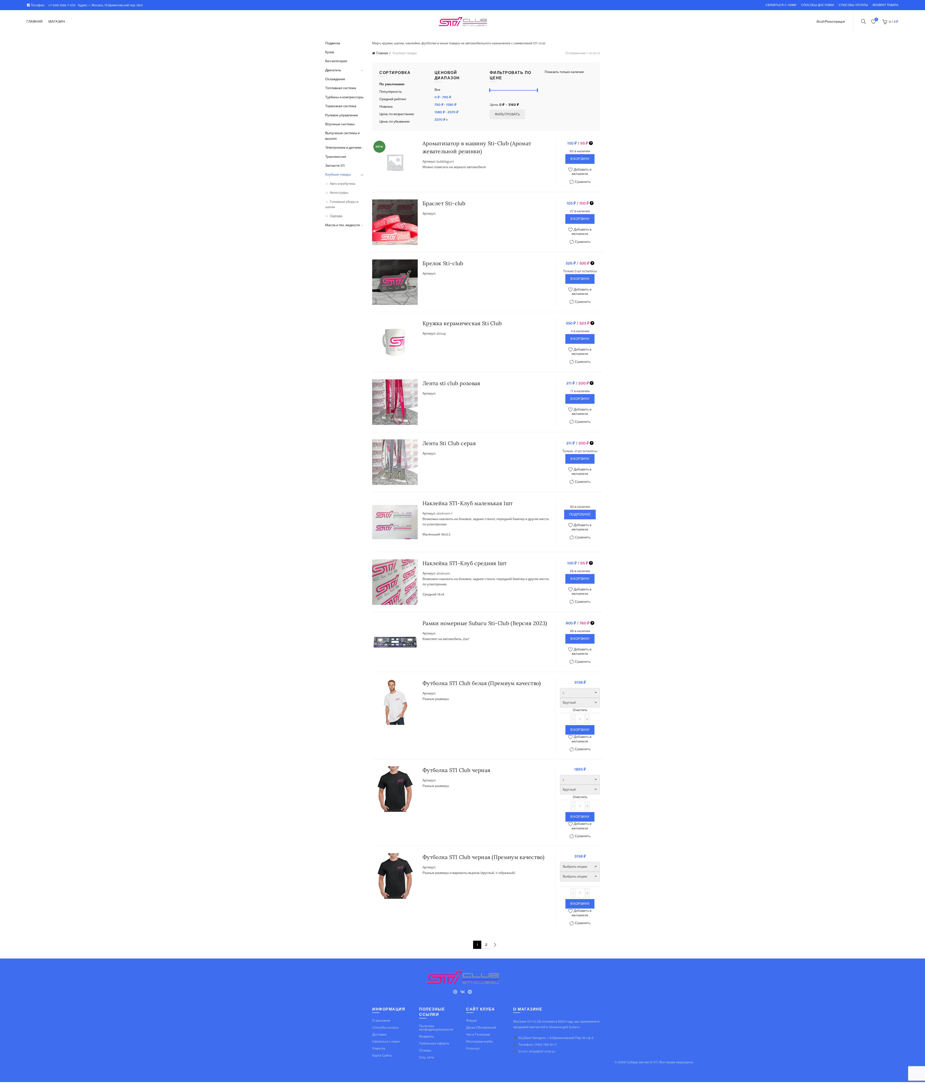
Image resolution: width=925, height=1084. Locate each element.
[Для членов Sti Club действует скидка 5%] (591, 143)
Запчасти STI (335, 166)
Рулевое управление (341, 115)
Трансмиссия (335, 157)
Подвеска (332, 43)
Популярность (390, 92)
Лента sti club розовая (451, 383)
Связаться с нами (781, 5)
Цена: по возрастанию (396, 114)
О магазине (381, 1020)
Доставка (379, 1034)
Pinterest (473, 1048)
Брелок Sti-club (443, 263)
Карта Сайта (382, 1055)
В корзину (580, 159)
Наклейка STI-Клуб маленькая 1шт (468, 503)
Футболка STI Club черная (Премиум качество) (483, 857)
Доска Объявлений (481, 1027)
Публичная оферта (434, 1043)
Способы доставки (817, 5)
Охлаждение (335, 79)
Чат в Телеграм (478, 1034)
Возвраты (426, 1036)
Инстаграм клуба (479, 1041)
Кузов (329, 52)
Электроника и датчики (343, 147)
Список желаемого (876, 19)
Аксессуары (339, 193)
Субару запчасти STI (642, 1062)
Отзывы (425, 1050)
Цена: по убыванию (394, 121)
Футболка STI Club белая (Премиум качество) (482, 683)
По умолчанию (391, 84)
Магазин (56, 22)
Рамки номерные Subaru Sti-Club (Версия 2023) (485, 623)
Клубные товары (338, 174)
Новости (378, 1048)
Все (437, 90)
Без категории (336, 61)
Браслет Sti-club (444, 203)
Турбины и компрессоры (344, 97)
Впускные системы (340, 124)
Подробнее (580, 514)
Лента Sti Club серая (449, 443)
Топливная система (340, 88)
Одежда (336, 216)
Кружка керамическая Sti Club (462, 323)
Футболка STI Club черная (456, 770)
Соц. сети (426, 1057)
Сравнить (582, 182)
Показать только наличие (564, 72)
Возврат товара (885, 5)
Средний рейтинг (392, 99)
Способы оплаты (853, 5)
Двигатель (333, 70)
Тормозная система (340, 106)
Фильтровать (507, 114)
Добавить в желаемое (582, 171)
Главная (34, 22)
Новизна (386, 107)
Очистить (580, 710)
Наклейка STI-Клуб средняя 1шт (465, 563)
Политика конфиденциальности (436, 1027)
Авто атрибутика (342, 184)
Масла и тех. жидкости (342, 225)
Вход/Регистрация (831, 21)
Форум (471, 1020)
